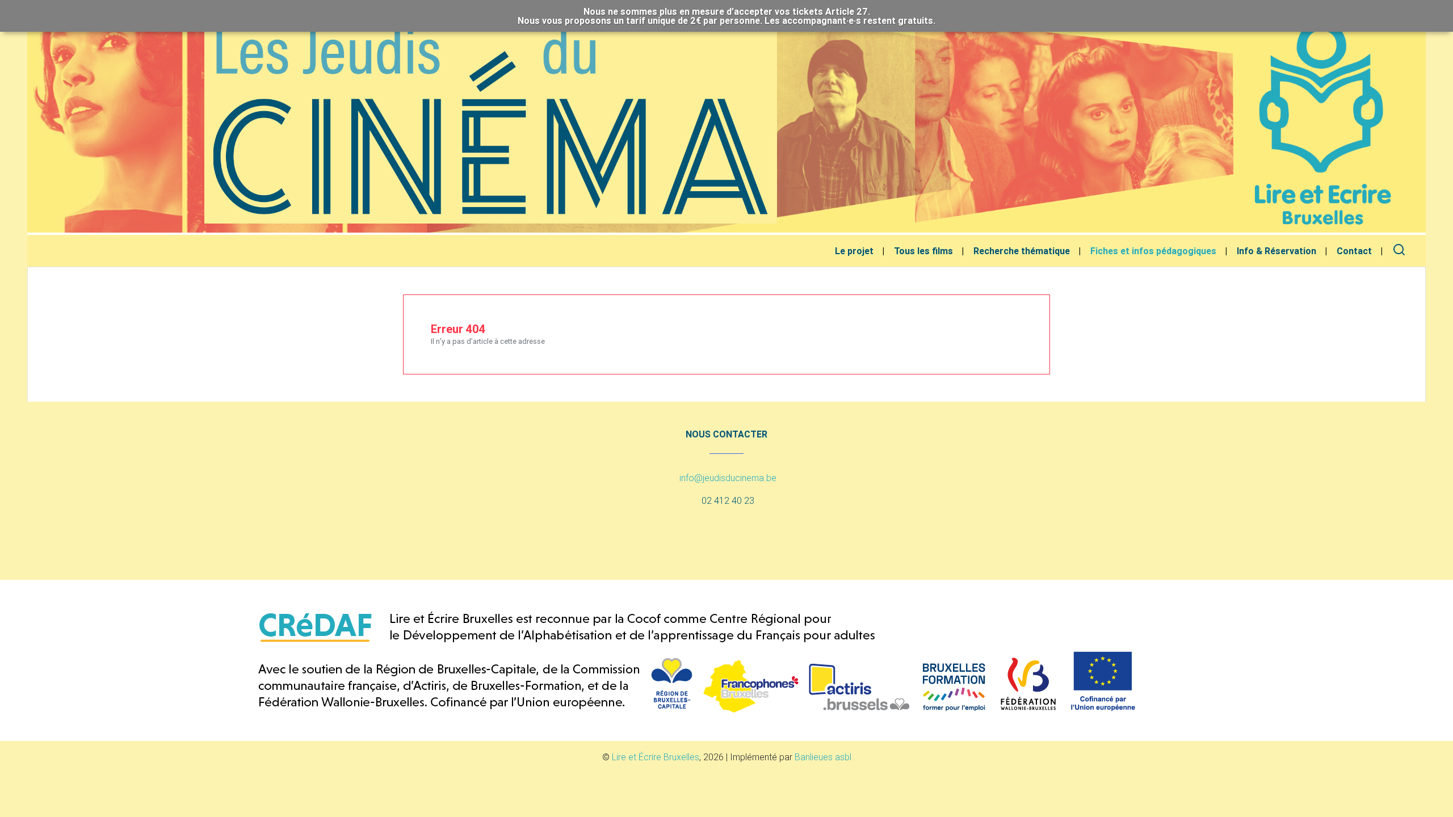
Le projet (854, 250)
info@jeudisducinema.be (727, 477)
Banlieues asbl (823, 757)
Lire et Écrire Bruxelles (655, 757)
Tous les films (923, 250)
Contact (1354, 250)
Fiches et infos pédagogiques (1153, 250)
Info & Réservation (1276, 250)
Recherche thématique (1021, 250)
